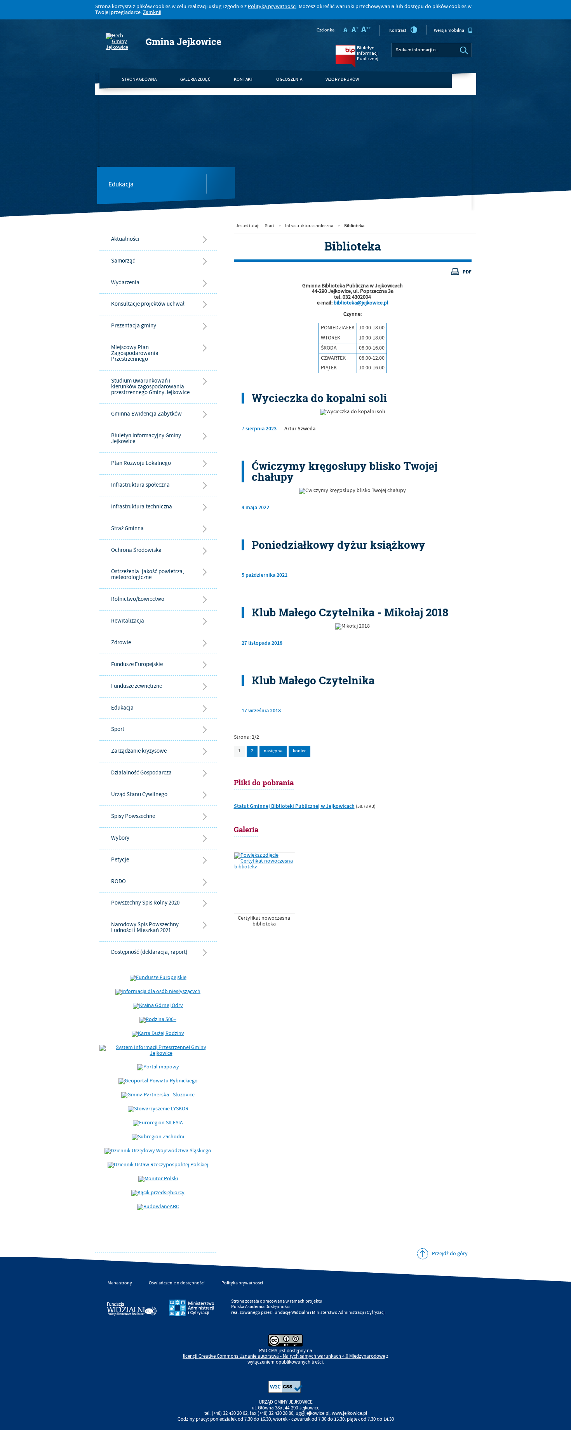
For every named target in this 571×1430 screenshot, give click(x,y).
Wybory (120, 838)
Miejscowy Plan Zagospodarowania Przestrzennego (134, 353)
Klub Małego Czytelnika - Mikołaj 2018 (350, 612)
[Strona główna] (121, 41)
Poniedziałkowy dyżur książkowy (338, 544)
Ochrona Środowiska (136, 550)
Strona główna (139, 79)
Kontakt (243, 79)
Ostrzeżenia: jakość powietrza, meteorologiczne (147, 574)
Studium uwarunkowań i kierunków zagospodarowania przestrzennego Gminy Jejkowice (150, 386)
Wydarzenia (125, 282)
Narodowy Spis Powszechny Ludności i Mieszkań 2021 (145, 927)
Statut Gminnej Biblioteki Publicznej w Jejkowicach (294, 806)
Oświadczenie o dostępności (177, 1283)
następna (273, 751)
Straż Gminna (127, 528)
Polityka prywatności (242, 1283)
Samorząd (123, 260)
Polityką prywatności (272, 6)
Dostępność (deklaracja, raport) (149, 952)
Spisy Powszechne (133, 816)
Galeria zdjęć (195, 79)
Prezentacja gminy (133, 325)
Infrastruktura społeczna (140, 485)
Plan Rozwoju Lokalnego (141, 463)
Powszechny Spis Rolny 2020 (145, 902)
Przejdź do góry (450, 1253)
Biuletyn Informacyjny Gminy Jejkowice (146, 438)
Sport (117, 729)
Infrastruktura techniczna (141, 506)
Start (269, 226)
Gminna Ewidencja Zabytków (146, 414)
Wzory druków (342, 79)
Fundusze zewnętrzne (136, 686)
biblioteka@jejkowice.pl (361, 302)
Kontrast (397, 30)
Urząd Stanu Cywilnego (139, 794)
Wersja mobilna (449, 30)
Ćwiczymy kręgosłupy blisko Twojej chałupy (344, 471)
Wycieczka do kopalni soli (319, 398)
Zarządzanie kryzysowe (139, 751)
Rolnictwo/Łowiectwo (137, 599)
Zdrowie (121, 642)
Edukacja (121, 185)
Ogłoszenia (289, 79)
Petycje (120, 859)
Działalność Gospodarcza (141, 772)
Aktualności (125, 239)
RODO (118, 881)
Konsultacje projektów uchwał (148, 304)
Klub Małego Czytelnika (313, 680)
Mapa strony (120, 1283)
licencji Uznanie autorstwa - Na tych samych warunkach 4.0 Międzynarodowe (284, 1356)
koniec (297, 750)
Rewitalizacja (127, 621)
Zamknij (152, 12)
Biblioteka (354, 226)
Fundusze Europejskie (137, 664)
